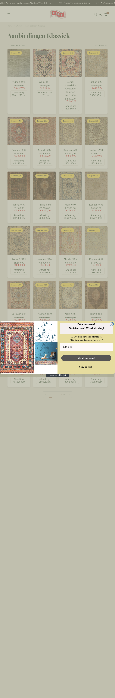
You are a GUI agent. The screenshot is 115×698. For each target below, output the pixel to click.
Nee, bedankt (86, 367)
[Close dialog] (112, 324)
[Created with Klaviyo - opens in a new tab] (57, 375)
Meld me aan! (86, 358)
